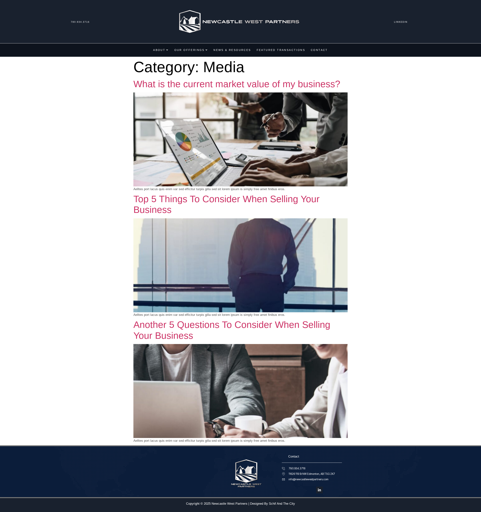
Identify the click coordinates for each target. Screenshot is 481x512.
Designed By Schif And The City (272, 503)
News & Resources (232, 49)
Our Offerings (189, 49)
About (159, 49)
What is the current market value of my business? (236, 84)
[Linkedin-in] (319, 490)
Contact (319, 49)
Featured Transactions (281, 49)
